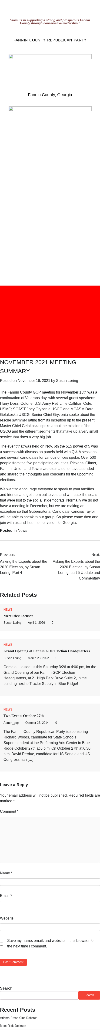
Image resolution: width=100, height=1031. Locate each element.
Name (6, 873)
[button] (23, 322)
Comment (9, 811)
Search (6, 988)
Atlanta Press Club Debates (18, 1018)
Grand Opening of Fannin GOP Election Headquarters (46, 651)
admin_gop (11, 722)
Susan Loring (67, 381)
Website (6, 918)
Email (6, 896)
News (22, 530)
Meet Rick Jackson (18, 616)
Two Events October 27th (23, 716)
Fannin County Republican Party (50, 40)
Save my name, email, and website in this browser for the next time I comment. (51, 943)
